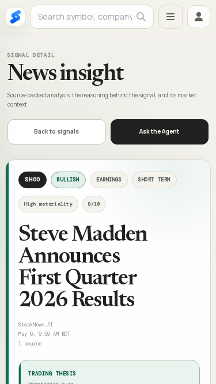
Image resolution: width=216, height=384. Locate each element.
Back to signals (56, 131)
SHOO (32, 179)
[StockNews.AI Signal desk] (15, 16)
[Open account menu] (198, 16)
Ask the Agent (159, 131)
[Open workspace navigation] (170, 17)
